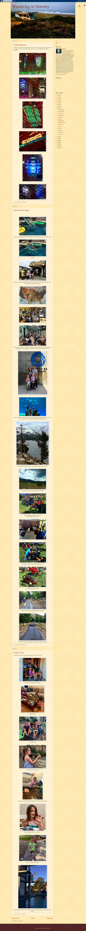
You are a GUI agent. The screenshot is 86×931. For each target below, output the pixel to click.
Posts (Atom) (20, 921)
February (60, 132)
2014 (58, 144)
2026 (58, 95)
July (59, 119)
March (59, 130)
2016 (58, 140)
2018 (58, 136)
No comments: (24, 202)
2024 (58, 98)
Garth (65, 48)
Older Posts (50, 918)
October (60, 113)
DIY (56, 41)
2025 (58, 97)
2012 (58, 147)
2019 (58, 108)
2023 (58, 100)
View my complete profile (61, 74)
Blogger (49, 928)
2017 (58, 138)
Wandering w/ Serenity (30, 6)
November (60, 111)
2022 (58, 102)
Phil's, (35, 282)
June (59, 126)
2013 (58, 145)
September (60, 115)
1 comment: (23, 914)
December (60, 109)
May (59, 128)
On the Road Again (21, 210)
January (60, 134)
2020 (58, 106)
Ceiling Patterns (20, 44)
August (59, 117)
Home (32, 918)
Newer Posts (15, 918)
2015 (58, 142)
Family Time (19, 652)
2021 (58, 104)
